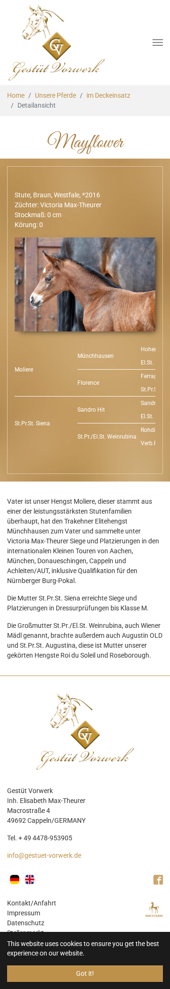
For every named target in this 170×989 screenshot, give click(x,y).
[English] (29, 879)
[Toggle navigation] (158, 42)
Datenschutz (25, 923)
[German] (14, 879)
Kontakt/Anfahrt (31, 903)
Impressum (23, 913)
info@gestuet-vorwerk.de (44, 855)
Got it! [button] (85, 973)
